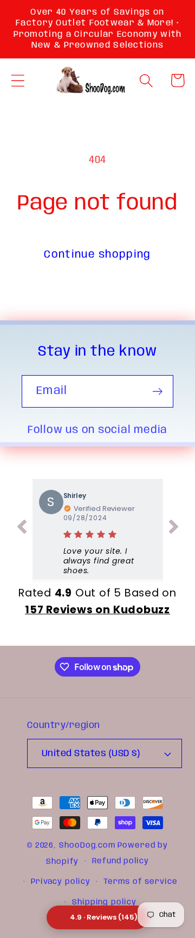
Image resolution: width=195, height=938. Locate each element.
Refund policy (120, 861)
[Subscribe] (157, 391)
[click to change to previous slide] (21, 529)
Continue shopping (97, 254)
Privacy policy (60, 881)
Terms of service (140, 881)
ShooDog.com (87, 845)
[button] (17, 80)
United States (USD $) (91, 753)
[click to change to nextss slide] (174, 529)
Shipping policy (104, 902)
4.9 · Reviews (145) (104, 917)
